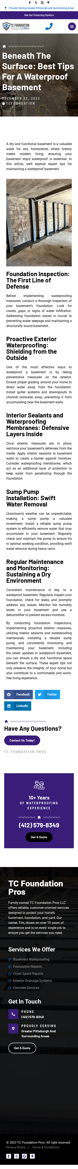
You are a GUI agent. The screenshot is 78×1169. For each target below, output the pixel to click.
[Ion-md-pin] (48, 2)
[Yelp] (36, 2)
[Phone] (13, 1014)
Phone (27, 1012)
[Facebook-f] (29, 2)
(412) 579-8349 (39, 825)
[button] (72, 26)
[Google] (42, 2)
